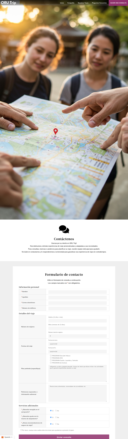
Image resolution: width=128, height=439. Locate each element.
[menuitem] (61, 3)
